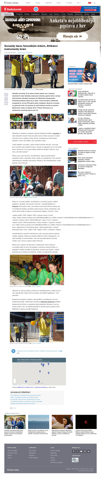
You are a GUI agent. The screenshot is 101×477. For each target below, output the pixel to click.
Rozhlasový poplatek (56, 462)
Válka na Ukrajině (12, 450)
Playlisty (44, 14)
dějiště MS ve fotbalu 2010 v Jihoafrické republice (32, 387)
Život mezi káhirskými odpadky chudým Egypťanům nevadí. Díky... (87, 159)
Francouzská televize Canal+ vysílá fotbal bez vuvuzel (25, 399)
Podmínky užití (84, 469)
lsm (15, 408)
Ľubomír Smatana (30, 89)
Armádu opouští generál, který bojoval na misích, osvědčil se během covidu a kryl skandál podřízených (13, 433)
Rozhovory (79, 14)
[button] (61, 351)
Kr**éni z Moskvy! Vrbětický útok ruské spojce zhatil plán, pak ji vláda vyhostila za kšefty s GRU (86, 121)
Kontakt (52, 460)
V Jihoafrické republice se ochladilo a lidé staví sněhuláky (26, 401)
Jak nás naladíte (55, 450)
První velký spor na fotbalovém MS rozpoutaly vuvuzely (26, 395)
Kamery (56, 14)
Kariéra (52, 457)
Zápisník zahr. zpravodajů (25, 52)
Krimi (79, 70)
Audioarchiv (35, 14)
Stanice (59, 2)
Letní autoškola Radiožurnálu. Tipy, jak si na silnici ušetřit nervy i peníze (86, 94)
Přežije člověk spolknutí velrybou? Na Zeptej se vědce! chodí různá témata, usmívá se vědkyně (87, 112)
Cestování (7, 14)
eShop (9, 457)
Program (38, 2)
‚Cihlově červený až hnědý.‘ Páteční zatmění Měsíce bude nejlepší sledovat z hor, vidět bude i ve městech (86, 433)
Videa (93, 14)
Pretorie (15, 206)
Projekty (70, 14)
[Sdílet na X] (6, 99)
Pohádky (71, 73)
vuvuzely (55, 133)
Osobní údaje (75, 469)
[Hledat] (94, 3)
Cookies (68, 469)
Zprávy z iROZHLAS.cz (12, 413)
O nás (63, 14)
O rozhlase (69, 2)
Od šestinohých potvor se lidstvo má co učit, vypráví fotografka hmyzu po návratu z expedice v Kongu (87, 103)
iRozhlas (28, 2)
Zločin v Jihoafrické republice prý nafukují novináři (24, 397)
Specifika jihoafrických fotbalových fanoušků (23, 403)
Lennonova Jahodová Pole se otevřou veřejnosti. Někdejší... (87, 166)
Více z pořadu (73, 148)
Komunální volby (12, 453)
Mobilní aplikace (33, 457)
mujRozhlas (48, 2)
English (92, 469)
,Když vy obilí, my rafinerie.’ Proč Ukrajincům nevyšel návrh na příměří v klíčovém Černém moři (38, 432)
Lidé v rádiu (53, 455)
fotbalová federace (48, 302)
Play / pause (13, 351)
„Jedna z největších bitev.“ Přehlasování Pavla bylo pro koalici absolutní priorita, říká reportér (87, 130)
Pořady (26, 14)
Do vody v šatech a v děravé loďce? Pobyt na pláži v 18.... (87, 173)
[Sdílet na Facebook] (6, 95)
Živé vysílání (72, 76)
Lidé (50, 14)
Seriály (87, 14)
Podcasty (32, 455)
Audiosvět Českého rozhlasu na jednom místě (80, 83)
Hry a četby (72, 70)
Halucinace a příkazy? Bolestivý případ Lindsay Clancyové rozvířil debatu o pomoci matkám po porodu (62, 433)
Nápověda (53, 453)
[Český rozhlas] (11, 3)
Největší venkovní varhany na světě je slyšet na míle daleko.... (87, 152)
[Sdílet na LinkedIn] (6, 103)
